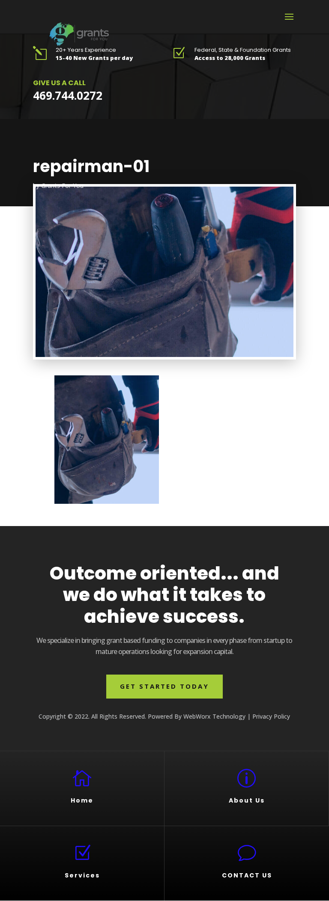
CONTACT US (247, 875)
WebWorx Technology (214, 716)
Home (82, 800)
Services (82, 875)
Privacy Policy (271, 716)
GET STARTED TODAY (164, 686)
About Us (247, 800)
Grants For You (62, 185)
